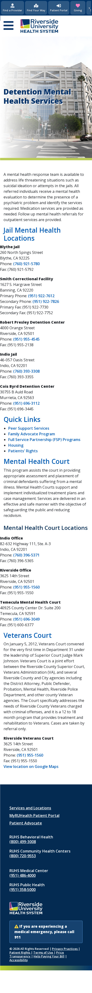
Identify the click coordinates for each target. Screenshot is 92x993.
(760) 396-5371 (26, 555)
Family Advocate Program (31, 434)
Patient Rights (20, 952)
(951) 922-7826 (46, 301)
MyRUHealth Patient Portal (34, 815)
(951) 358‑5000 (22, 889)
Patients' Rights (23, 450)
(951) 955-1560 (26, 587)
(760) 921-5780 (26, 263)
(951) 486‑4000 (22, 875)
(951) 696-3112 (26, 403)
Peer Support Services (28, 428)
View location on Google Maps (31, 766)
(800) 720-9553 (22, 855)
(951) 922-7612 (41, 295)
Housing (15, 445)
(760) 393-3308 (26, 371)
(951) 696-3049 (26, 619)
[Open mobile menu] (8, 26)
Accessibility (18, 960)
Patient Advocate (25, 823)
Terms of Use (43, 952)
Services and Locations (30, 808)
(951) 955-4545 (26, 339)
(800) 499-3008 (22, 841)
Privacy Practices (65, 949)
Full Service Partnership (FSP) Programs (44, 439)
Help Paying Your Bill (48, 956)
